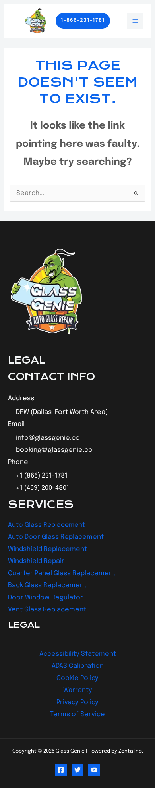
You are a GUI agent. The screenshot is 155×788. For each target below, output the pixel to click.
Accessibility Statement (77, 654)
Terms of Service (77, 714)
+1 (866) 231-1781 (42, 475)
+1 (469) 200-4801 (42, 488)
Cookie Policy (77, 678)
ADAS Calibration (78, 666)
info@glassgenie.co (48, 438)
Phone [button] (18, 462)
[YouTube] (94, 770)
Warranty (77, 690)
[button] (83, 21)
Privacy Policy (77, 702)
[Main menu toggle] (135, 21)
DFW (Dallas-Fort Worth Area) (62, 412)
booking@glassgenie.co (54, 450)
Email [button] (16, 424)
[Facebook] (61, 770)
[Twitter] (77, 770)
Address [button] (21, 398)
